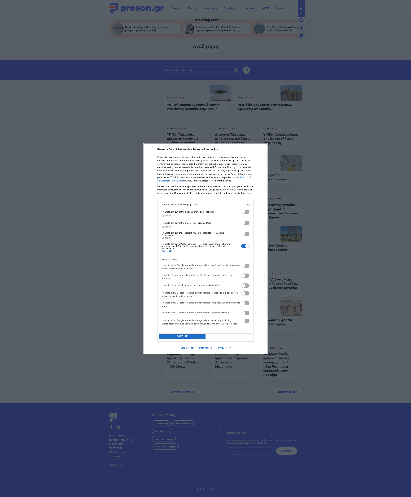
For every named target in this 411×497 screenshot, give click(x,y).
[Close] (261, 150)
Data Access (205, 347)
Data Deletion (187, 347)
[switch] (245, 212)
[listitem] (205, 204)
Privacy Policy (224, 347)
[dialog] (205, 248)
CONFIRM (182, 336)
